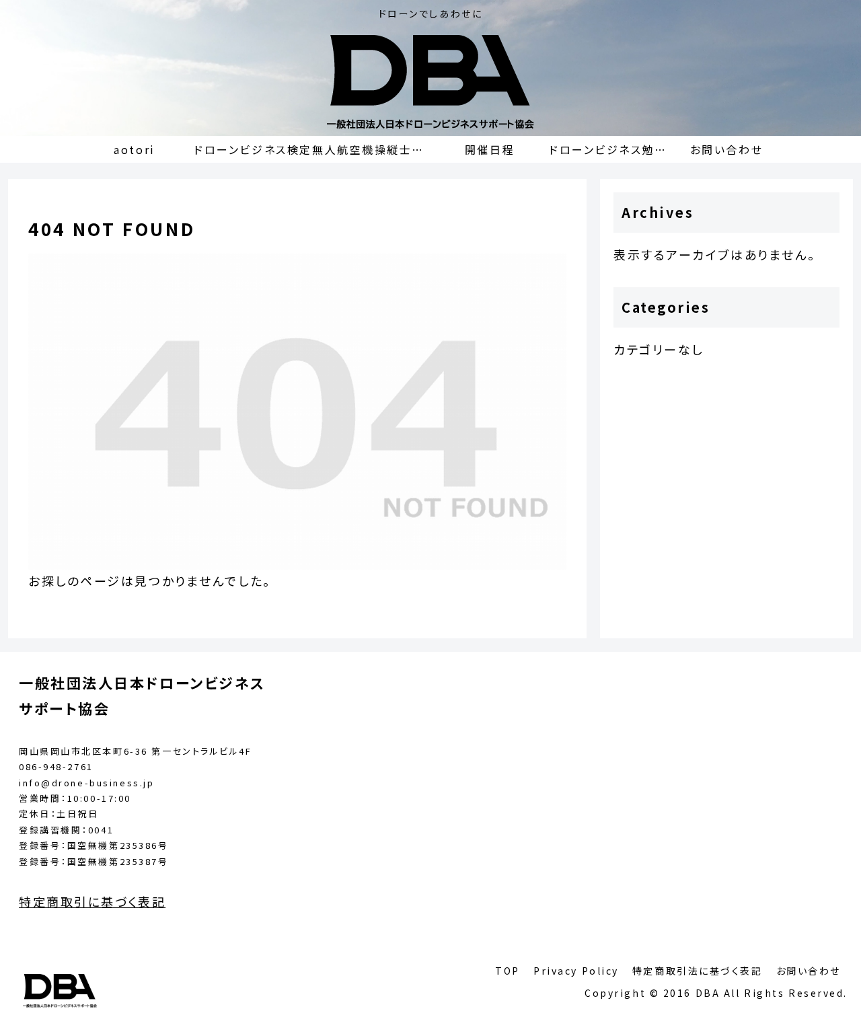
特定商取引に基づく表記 (92, 901)
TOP (507, 970)
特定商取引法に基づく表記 (697, 970)
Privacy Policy (576, 970)
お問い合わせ (808, 970)
